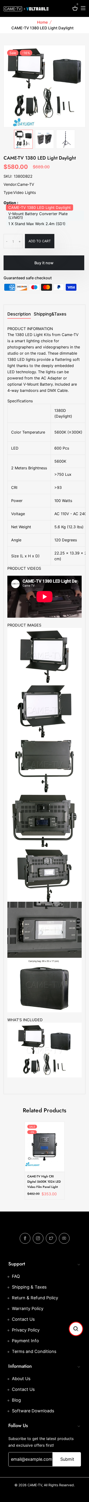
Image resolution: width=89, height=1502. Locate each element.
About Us (21, 1378)
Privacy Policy (26, 1329)
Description (19, 314)
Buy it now (43, 262)
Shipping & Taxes (29, 1287)
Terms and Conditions (34, 1351)
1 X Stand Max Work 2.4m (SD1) (37, 223)
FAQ (16, 1276)
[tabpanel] (23, 139)
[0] (75, 9)
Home (42, 22)
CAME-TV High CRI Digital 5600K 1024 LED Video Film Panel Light (44, 1181)
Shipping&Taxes (50, 314)
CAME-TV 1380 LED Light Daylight (39, 207)
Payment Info (25, 1340)
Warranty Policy (27, 1308)
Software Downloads (33, 1410)
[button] (76, 1329)
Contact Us (23, 1319)
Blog (16, 1400)
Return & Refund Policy (35, 1297)
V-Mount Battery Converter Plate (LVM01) (38, 215)
